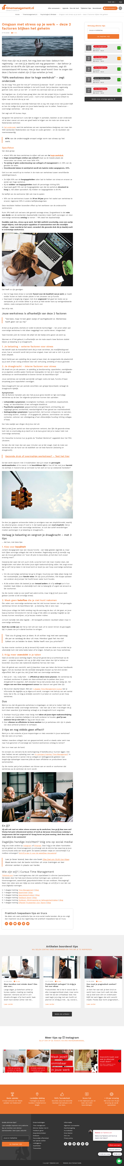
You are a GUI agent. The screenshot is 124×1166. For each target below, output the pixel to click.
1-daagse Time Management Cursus (47, 689)
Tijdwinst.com (54, 1163)
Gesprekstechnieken (39, 1133)
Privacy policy (68, 1138)
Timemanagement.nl (30, 14)
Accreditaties (68, 1130)
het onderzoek (10, 127)
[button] (14, 1061)
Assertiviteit (36, 1145)
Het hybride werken (39, 1140)
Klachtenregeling (69, 1128)
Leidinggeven (37, 1143)
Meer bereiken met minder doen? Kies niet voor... (20, 985)
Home (17, 14)
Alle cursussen (54, 8)
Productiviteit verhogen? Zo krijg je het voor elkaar (60, 985)
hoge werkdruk (56, 155)
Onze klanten (68, 1133)
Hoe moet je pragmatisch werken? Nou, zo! (101, 985)
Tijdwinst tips (86, 8)
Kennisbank (97, 8)
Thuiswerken (37, 1148)
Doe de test (74, 8)
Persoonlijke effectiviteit (41, 1138)
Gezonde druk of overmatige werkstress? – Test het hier (37, 456)
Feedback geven (38, 1130)
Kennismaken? (110, 8)
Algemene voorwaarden (71, 1125)
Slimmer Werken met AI (40, 1128)
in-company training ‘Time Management (51, 754)
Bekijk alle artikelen (62, 1014)
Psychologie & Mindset (48, 14)
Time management (39, 1125)
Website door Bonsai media (72, 1163)
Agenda (65, 8)
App (120, 2)
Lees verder (9, 1004)
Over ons (111, 2)
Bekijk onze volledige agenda (103, 99)
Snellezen (36, 1135)
